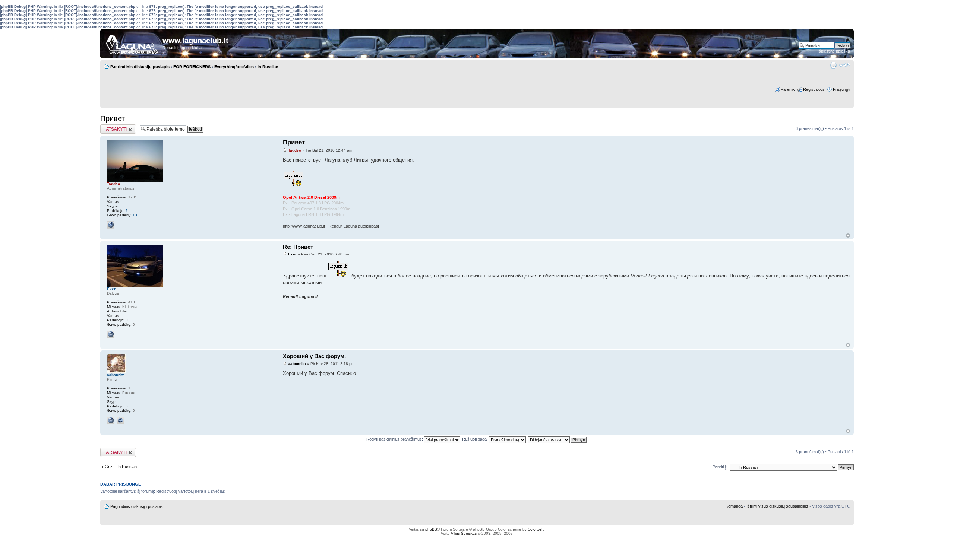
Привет (112, 118)
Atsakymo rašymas (118, 126)
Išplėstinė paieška (834, 51)
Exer (292, 254)
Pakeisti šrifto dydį (844, 65)
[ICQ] (120, 420)
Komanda (734, 506)
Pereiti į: (720, 467)
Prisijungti (841, 89)
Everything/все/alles (234, 66)
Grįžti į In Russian (121, 466)
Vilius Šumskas (464, 533)
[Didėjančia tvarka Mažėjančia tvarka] (557, 439)
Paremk (788, 89)
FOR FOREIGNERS (192, 66)
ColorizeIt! (536, 529)
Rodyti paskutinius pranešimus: (395, 439)
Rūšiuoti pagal (475, 439)
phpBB (431, 529)
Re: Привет (298, 247)
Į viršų (848, 235)
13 (135, 215)
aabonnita (297, 364)
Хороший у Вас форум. (314, 356)
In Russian (268, 66)
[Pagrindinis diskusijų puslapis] (132, 42)
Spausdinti (833, 65)
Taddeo (294, 150)
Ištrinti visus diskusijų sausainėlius (777, 506)
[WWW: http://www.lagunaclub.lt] (110, 225)
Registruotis (814, 89)
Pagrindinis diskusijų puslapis (140, 66)
